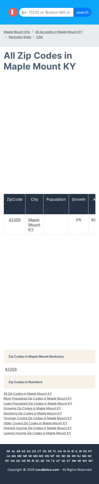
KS (85, 451)
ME (25, 456)
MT (52, 456)
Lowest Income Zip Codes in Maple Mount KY (37, 433)
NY (7, 461)
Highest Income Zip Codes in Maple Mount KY (38, 428)
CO (34, 451)
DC (45, 451)
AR (18, 451)
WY (90, 461)
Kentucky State (20, 37)
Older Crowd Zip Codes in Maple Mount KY (35, 423)
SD (42, 461)
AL (13, 451)
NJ (78, 456)
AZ (23, 451)
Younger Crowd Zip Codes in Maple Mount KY (38, 418)
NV (90, 456)
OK (18, 461)
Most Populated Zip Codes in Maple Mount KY (38, 398)
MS (47, 456)
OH (13, 461)
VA (63, 461)
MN (35, 456)
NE (68, 456)
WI (79, 461)
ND (63, 456)
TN (48, 461)
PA (28, 461)
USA (39, 37)
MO (41, 456)
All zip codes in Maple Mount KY (58, 32)
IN (80, 451)
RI (33, 461)
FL (54, 451)
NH (74, 456)
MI (30, 456)
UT (58, 461)
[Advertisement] (49, 134)
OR (23, 461)
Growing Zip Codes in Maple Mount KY (32, 408)
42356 (15, 219)
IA (68, 451)
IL (76, 451)
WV (84, 461)
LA (8, 456)
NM (84, 456)
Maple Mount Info (17, 32)
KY (90, 451)
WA (74, 461)
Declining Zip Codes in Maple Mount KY (33, 413)
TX (53, 461)
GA (60, 451)
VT (68, 461)
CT (39, 451)
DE (50, 451)
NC (58, 456)
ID (72, 451)
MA (14, 456)
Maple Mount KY (34, 224)
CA (29, 451)
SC (37, 461)
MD (19, 456)
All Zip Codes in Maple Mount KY (28, 393)
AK (8, 451)
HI (64, 451)
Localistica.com (47, 469)
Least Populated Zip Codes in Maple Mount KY (38, 403)
